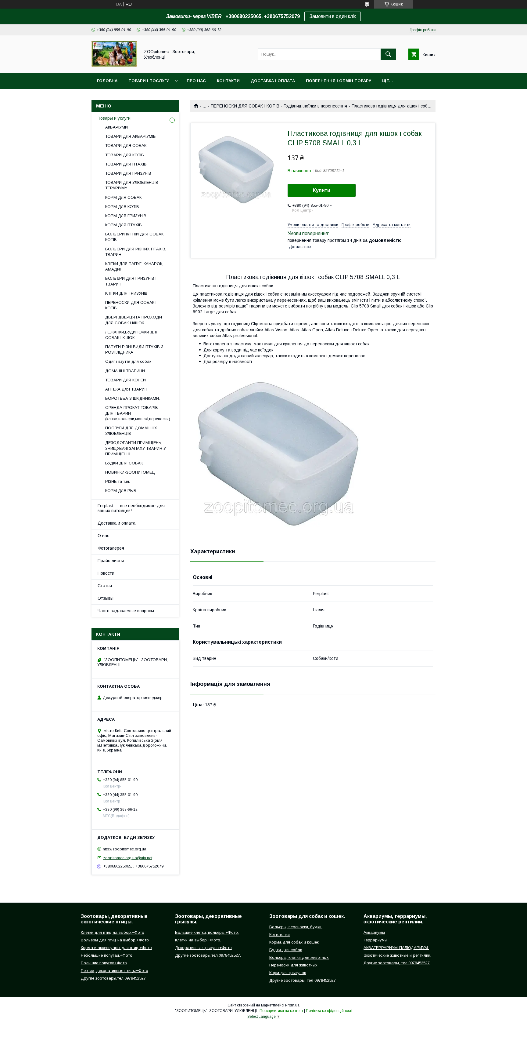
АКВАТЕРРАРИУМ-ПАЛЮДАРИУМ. (396, 947)
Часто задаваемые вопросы (126, 610)
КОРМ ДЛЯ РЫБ (120, 490)
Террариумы (375, 940)
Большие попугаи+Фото (104, 963)
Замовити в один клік (332, 16)
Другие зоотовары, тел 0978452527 (302, 980)
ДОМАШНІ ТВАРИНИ (125, 371)
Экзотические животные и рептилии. (397, 955)
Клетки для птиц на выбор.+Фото (112, 932)
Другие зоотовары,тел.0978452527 (113, 978)
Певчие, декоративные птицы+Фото (114, 970)
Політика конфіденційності (329, 1011)
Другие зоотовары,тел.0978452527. (208, 955)
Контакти (228, 80)
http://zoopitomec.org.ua (124, 849)
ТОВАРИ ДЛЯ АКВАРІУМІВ (130, 136)
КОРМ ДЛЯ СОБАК (123, 197)
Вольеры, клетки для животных (299, 957)
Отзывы (105, 598)
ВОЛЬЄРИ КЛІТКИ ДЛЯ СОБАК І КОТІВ (135, 237)
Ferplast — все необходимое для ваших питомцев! (131, 508)
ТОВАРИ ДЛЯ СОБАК (125, 145)
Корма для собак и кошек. (294, 942)
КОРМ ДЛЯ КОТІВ (122, 206)
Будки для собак (285, 950)
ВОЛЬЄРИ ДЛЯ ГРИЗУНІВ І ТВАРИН (130, 281)
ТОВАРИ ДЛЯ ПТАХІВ (126, 164)
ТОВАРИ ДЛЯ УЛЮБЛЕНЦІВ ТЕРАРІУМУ (131, 185)
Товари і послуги (149, 80)
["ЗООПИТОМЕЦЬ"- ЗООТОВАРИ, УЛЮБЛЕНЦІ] (114, 65)
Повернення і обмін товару (338, 80)
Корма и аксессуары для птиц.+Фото (116, 947)
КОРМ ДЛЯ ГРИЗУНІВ (125, 215)
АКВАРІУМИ (116, 127)
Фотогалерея (111, 548)
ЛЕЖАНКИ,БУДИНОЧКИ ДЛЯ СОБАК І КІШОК (132, 335)
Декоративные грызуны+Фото (203, 947)
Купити (321, 190)
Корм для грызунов (287, 972)
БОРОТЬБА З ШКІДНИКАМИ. (132, 398)
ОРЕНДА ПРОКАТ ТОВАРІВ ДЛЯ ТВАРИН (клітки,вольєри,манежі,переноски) (137, 413)
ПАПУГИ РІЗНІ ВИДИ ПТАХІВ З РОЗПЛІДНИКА (134, 349)
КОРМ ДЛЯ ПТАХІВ (123, 225)
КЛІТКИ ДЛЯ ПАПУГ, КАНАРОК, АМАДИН (134, 266)
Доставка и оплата (116, 523)
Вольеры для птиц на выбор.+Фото (115, 940)
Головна (107, 80)
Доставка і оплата (273, 80)
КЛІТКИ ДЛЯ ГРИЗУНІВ (126, 293)
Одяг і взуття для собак (128, 361)
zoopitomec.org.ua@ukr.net (127, 857)
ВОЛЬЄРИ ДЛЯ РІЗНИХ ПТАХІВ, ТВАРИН (135, 252)
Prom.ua (292, 1005)
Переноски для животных (293, 965)
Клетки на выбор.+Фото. (198, 940)
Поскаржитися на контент (281, 1011)
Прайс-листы (111, 560)
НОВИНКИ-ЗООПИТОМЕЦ (130, 472)
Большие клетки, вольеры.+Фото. (207, 932)
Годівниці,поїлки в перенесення (315, 106)
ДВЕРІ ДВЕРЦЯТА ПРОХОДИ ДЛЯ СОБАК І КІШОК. (133, 320)
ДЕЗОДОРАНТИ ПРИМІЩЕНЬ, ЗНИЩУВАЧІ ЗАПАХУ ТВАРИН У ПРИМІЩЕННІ (135, 448)
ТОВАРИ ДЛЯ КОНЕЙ (125, 380)
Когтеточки (279, 934)
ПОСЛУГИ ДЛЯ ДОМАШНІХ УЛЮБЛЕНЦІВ (131, 431)
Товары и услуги (114, 118)
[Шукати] (388, 54)
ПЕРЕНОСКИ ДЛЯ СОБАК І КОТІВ (245, 106)
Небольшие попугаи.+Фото (106, 955)
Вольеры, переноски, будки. (295, 927)
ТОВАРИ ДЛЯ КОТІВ (124, 155)
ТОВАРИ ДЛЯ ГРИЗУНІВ (128, 173)
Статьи (105, 585)
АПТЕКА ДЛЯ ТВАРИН (126, 389)
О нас (103, 535)
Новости (106, 573)
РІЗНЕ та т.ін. (117, 481)
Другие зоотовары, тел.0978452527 (397, 963)
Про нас (196, 80)
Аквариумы (374, 932)
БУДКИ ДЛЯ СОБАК (124, 463)
